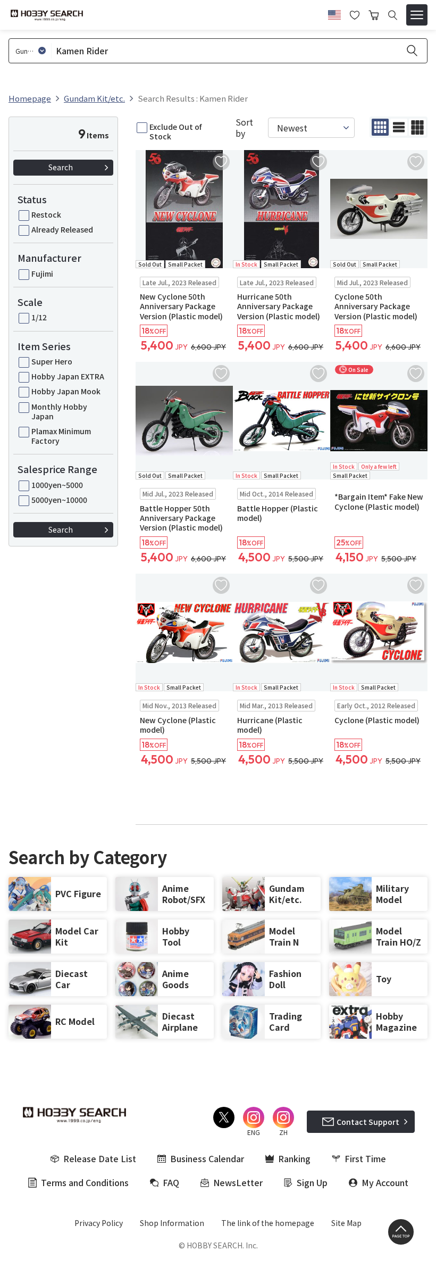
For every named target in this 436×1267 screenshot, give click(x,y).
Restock (46, 214)
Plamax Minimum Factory (61, 435)
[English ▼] (334, 13)
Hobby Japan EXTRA (67, 376)
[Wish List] (354, 13)
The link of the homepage (267, 1223)
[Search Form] (393, 15)
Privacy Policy (98, 1223)
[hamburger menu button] (416, 15)
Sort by (244, 128)
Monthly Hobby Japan (59, 411)
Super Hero (51, 361)
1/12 (39, 317)
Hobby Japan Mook (65, 391)
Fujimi (42, 273)
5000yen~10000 (59, 499)
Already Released (62, 229)
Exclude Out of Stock (175, 131)
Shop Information (172, 1223)
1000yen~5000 (57, 485)
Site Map (346, 1223)
